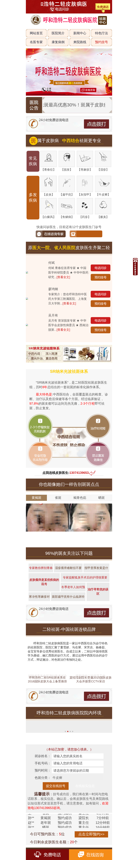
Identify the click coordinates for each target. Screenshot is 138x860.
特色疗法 (101, 33)
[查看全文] (63, 277)
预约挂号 (101, 42)
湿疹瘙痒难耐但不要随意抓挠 (68, 569)
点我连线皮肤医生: (65, 473)
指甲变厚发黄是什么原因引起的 (96, 569)
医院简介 (58, 33)
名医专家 (36, 42)
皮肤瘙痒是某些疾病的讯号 (44, 582)
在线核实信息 (85, 786)
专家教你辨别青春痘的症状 (41, 569)
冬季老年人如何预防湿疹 (73, 588)
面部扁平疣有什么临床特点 (68, 598)
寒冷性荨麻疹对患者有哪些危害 (39, 598)
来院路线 (79, 42)
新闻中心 (79, 33)
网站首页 (36, 33)
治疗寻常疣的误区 (98, 591)
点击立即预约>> (91, 834)
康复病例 (58, 42)
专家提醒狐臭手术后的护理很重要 (85, 577)
